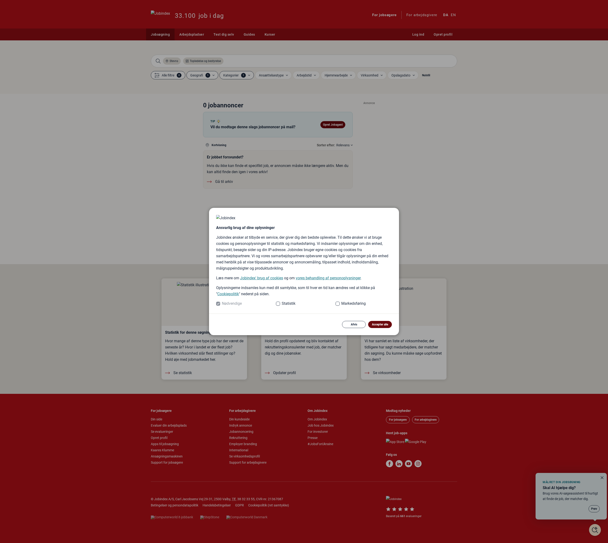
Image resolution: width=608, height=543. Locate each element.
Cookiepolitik (228, 294)
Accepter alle (380, 324)
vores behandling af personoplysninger (328, 278)
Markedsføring (353, 303)
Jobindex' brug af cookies (261, 278)
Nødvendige (232, 303)
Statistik (288, 303)
